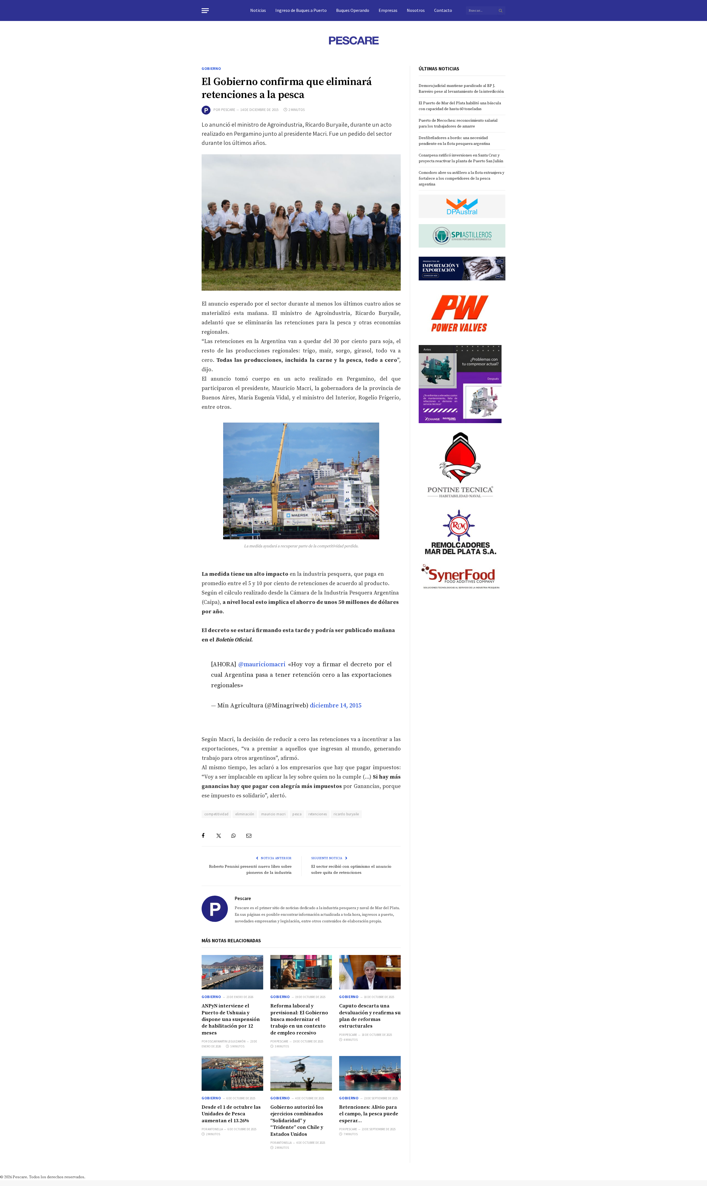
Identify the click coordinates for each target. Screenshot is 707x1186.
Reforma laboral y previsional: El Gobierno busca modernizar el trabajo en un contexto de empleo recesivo (299, 1019)
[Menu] (205, 10)
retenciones (317, 814)
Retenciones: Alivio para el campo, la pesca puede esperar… (368, 1114)
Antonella (215, 1129)
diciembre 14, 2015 (336, 706)
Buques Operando (352, 10)
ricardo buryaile (346, 814)
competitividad (216, 814)
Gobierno (211, 68)
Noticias (258, 10)
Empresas (388, 10)
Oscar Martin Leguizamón (227, 1041)
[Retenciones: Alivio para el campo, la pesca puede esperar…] (370, 1073)
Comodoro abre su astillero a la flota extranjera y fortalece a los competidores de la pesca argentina (461, 178)
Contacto (443, 10)
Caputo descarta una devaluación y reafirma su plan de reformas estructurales (370, 1016)
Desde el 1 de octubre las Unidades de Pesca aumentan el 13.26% (231, 1114)
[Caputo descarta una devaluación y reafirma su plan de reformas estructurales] (370, 972)
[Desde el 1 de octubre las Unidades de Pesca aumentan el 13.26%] (232, 1073)
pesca (297, 814)
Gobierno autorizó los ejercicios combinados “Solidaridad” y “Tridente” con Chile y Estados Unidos (296, 1120)
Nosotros (416, 10)
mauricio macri (273, 814)
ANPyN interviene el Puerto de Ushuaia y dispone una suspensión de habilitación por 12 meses (231, 1019)
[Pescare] (353, 40)
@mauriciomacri (262, 664)
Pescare (228, 109)
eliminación (244, 814)
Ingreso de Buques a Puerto (301, 10)
